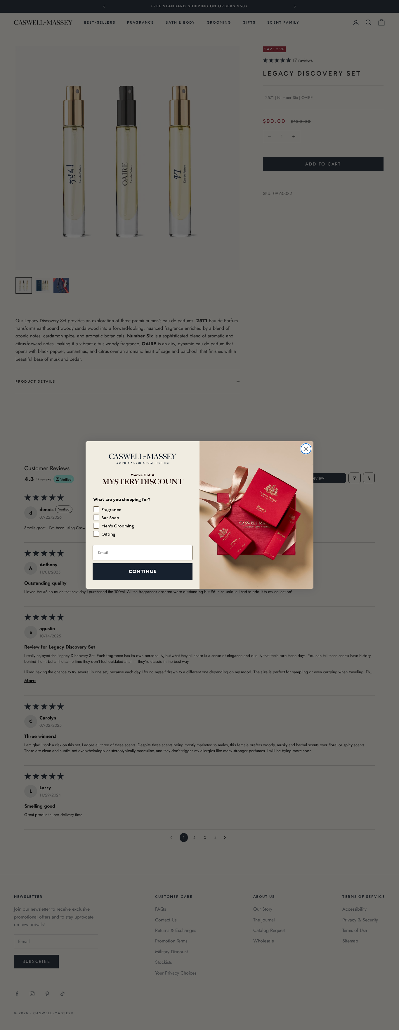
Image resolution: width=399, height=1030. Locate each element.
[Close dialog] (306, 449)
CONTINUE (143, 571)
